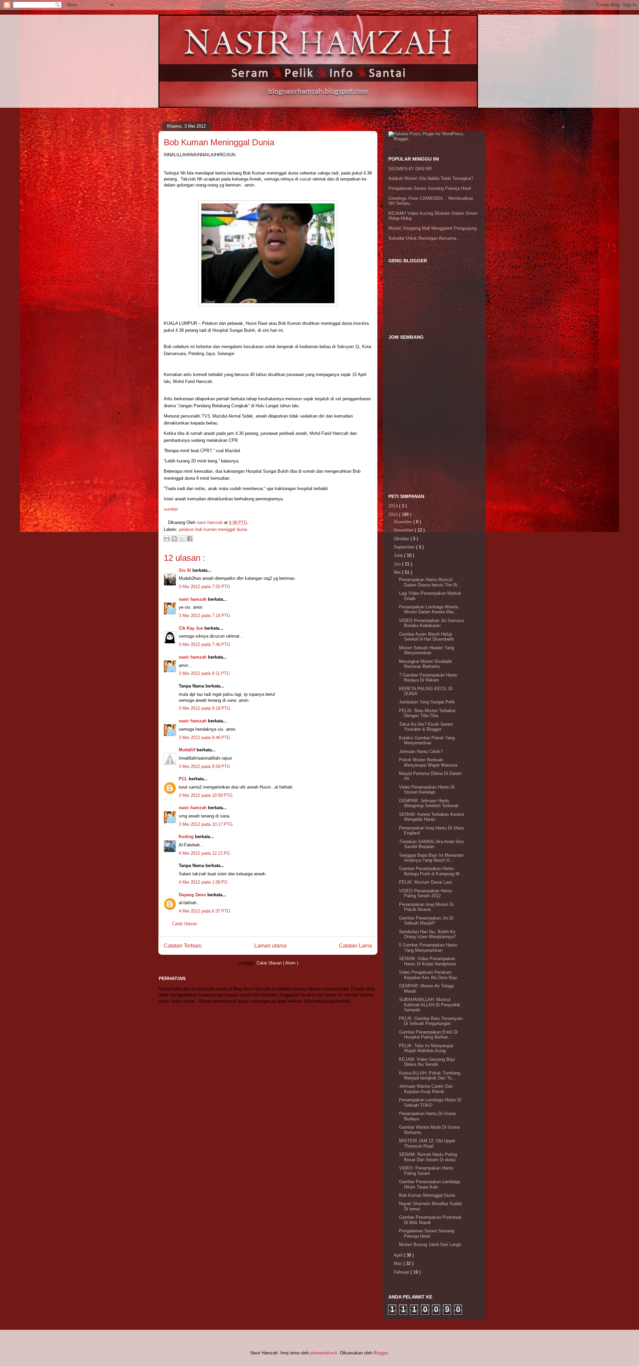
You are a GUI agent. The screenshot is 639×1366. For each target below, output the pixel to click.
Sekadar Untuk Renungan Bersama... (424, 238)
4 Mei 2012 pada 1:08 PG (203, 882)
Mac (398, 1263)
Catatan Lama (355, 945)
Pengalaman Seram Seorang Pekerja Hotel (429, 188)
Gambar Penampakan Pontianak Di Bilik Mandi (430, 1220)
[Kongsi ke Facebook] (189, 538)
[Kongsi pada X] (182, 538)
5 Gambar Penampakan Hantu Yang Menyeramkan (428, 947)
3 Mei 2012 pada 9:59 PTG (204, 766)
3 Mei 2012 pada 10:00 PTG (206, 795)
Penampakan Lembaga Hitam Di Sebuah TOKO (430, 1102)
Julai (399, 555)
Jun (398, 563)
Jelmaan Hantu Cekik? (421, 751)
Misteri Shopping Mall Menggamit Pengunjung (432, 228)
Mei (398, 572)
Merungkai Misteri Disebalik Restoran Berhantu (425, 664)
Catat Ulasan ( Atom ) (277, 962)
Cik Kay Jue (191, 628)
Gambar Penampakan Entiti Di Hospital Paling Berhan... (428, 1035)
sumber (171, 509)
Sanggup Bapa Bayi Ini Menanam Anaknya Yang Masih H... (431, 858)
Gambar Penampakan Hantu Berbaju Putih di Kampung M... (431, 871)
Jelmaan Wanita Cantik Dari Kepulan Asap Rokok (426, 1089)
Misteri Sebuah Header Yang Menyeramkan (426, 650)
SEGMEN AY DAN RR (410, 168)
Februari (402, 1272)
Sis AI (185, 570)
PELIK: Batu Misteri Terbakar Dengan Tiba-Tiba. (427, 713)
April (399, 1255)
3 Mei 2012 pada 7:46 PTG (204, 644)
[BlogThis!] (174, 538)
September (405, 547)
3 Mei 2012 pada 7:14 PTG (204, 615)
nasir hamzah (193, 599)
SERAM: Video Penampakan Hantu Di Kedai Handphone (427, 961)
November (404, 530)
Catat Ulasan (184, 923)
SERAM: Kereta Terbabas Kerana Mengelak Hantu (431, 817)
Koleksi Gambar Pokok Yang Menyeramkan (427, 740)
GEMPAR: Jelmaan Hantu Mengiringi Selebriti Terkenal (428, 803)
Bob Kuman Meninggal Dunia (427, 1195)
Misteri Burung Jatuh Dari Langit (430, 1244)
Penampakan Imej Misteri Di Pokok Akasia (426, 907)
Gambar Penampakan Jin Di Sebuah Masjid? (426, 921)
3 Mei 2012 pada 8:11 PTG (204, 673)
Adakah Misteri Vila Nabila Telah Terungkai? (430, 178)
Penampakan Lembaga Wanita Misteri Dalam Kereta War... (428, 609)
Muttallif (188, 749)
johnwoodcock (323, 1352)
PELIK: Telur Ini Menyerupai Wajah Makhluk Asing (426, 1048)
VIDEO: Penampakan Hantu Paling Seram (426, 1171)
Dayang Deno (193, 894)
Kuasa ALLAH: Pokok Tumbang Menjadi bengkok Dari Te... (429, 1075)
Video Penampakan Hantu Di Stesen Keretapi (427, 790)
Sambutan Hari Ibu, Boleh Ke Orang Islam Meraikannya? (427, 934)
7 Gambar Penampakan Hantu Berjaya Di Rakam (428, 678)
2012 (393, 514)
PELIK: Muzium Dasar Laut (425, 882)
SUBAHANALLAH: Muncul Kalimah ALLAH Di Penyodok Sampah (429, 1004)
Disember (403, 521)
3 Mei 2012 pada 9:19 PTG (204, 708)
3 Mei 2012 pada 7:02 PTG (204, 586)
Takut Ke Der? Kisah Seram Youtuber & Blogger (426, 727)
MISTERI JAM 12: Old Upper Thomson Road (427, 1143)
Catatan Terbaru (183, 945)
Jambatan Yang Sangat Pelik (427, 701)
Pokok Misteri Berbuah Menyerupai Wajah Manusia (428, 762)
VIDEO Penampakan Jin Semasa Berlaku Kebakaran (431, 623)
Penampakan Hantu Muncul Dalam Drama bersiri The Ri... (430, 582)
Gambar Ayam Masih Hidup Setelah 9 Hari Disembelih (426, 637)
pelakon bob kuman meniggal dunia (213, 529)
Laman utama (270, 945)
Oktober (402, 538)
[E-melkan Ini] (166, 538)
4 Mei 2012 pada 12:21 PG (204, 853)
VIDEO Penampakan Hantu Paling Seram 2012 (425, 893)
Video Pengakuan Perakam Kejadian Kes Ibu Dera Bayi (428, 975)
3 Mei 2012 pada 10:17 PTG (206, 824)
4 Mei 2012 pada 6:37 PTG (204, 911)
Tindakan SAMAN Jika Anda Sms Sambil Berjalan (431, 844)
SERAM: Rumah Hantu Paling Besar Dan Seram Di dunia (428, 1157)
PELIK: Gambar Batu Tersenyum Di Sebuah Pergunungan (431, 1021)
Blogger (380, 1352)
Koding (187, 836)
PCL (184, 778)
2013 (393, 505)
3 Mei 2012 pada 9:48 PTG (204, 737)
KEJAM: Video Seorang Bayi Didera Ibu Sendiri (427, 1062)
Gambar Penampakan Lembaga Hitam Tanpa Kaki (429, 1184)
